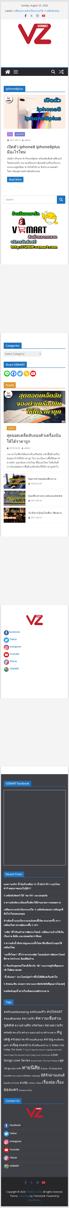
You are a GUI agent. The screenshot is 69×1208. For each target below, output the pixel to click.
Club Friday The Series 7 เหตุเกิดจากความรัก (43, 1050)
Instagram (15, 646)
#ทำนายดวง (49, 1032)
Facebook (14, 631)
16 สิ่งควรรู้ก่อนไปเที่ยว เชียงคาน (45, 512)
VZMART (14, 668)
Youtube (14, 653)
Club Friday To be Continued (37, 1055)
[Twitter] (20, 373)
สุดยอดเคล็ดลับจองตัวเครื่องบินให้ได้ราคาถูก (34, 438)
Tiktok (13, 661)
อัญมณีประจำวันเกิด (11, 1083)
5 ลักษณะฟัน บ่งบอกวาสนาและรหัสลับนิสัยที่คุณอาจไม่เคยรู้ (34, 983)
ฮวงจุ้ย (24, 1082)
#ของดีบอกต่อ (12, 1018)
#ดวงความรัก (54, 1025)
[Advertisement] (34, 298)
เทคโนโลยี (20, 134)
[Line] (7, 373)
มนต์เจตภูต (35, 1076)
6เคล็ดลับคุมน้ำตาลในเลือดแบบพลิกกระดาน (26, 991)
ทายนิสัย (31, 1067)
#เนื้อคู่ (14, 1045)
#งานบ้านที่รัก (23, 1025)
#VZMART (55, 1011)
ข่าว (10, 134)
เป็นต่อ (38, 1083)
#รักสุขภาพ (17, 1039)
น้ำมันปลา (44, 1068)
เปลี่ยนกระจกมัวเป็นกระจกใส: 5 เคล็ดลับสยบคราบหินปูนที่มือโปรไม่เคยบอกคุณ (36, 12)
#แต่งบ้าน (25, 1045)
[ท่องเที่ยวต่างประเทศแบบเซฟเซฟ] (14, 498)
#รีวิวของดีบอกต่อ (34, 1039)
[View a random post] (61, 72)
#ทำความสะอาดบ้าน (32, 1032)
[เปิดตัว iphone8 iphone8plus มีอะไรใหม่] (34, 112)
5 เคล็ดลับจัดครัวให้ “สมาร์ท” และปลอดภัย (25, 895)
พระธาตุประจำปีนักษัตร (21, 1076)
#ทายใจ (17, 1032)
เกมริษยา (32, 1083)
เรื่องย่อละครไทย (25, 1090)
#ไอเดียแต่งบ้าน (40, 1045)
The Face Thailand (51, 1061)
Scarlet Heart (37, 1061)
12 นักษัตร (54, 1045)
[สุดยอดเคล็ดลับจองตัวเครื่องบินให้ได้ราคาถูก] (34, 407)
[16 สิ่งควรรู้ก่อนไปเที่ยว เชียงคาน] (14, 515)
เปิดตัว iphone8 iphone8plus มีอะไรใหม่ (33, 149)
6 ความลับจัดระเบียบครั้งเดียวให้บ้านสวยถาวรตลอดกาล (32, 902)
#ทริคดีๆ (8, 1032)
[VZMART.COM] (8, 72)
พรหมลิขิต (8, 1076)
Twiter (13, 639)
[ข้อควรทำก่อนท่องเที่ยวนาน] (14, 481)
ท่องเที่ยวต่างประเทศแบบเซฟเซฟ (45, 495)
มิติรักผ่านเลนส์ (52, 1075)
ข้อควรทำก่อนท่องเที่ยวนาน (42, 478)
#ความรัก (28, 1018)
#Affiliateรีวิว (38, 1012)
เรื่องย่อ (48, 1082)
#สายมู (48, 1039)
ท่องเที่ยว (11, 428)
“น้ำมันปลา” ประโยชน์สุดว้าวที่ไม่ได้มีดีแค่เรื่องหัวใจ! (31, 976)
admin (27, 140)
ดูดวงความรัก (14, 1068)
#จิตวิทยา (38, 1025)
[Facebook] (13, 373)
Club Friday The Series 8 (14, 1055)
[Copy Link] (26, 373)
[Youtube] (33, 373)
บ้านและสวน (55, 1068)
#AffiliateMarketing (16, 1012)
